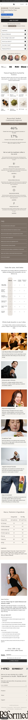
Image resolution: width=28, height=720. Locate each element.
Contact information (10, 709)
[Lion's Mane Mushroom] (26, 95)
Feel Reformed (15, 705)
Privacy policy (10, 707)
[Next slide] (27, 669)
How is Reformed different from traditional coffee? (11, 229)
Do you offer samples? (5, 257)
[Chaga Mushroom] (8, 109)
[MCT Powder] (26, 109)
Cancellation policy (18, 709)
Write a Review (17, 661)
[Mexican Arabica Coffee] (17, 95)
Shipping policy (24, 707)
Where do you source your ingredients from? (9, 241)
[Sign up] (26, 685)
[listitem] (4, 58)
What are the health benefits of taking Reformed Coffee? (12, 233)
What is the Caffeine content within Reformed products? (12, 253)
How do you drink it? (6, 41)
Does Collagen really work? (8, 37)
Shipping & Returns (6, 48)
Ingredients (4, 30)
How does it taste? (6, 45)
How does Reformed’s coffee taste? (8, 225)
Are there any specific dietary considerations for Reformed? (12, 249)
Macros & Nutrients (6, 34)
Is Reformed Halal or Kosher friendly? (8, 245)
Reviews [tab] (3, 655)
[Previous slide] (1, 669)
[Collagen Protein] (8, 95)
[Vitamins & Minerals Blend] (17, 109)
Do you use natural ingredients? (7, 237)
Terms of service (16, 707)
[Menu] (1, 4)
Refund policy (4, 707)
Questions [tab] (8, 655)
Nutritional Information (5, 17)
